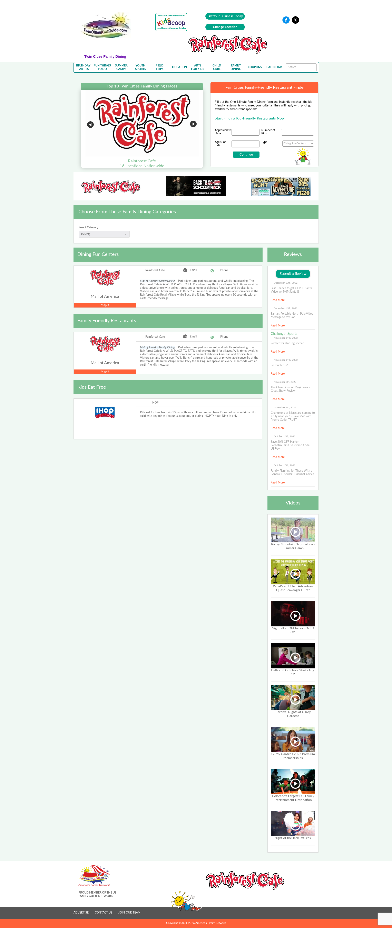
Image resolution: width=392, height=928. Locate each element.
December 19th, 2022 (285, 283)
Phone (224, 270)
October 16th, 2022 (284, 436)
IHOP (154, 402)
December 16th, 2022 (285, 308)
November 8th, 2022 (285, 382)
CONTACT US (103, 912)
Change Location (225, 27)
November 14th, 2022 (286, 338)
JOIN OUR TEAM (129, 912)
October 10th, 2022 (284, 465)
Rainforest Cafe (155, 270)
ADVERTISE (81, 912)
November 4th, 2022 (285, 407)
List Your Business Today (225, 16)
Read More (278, 300)
